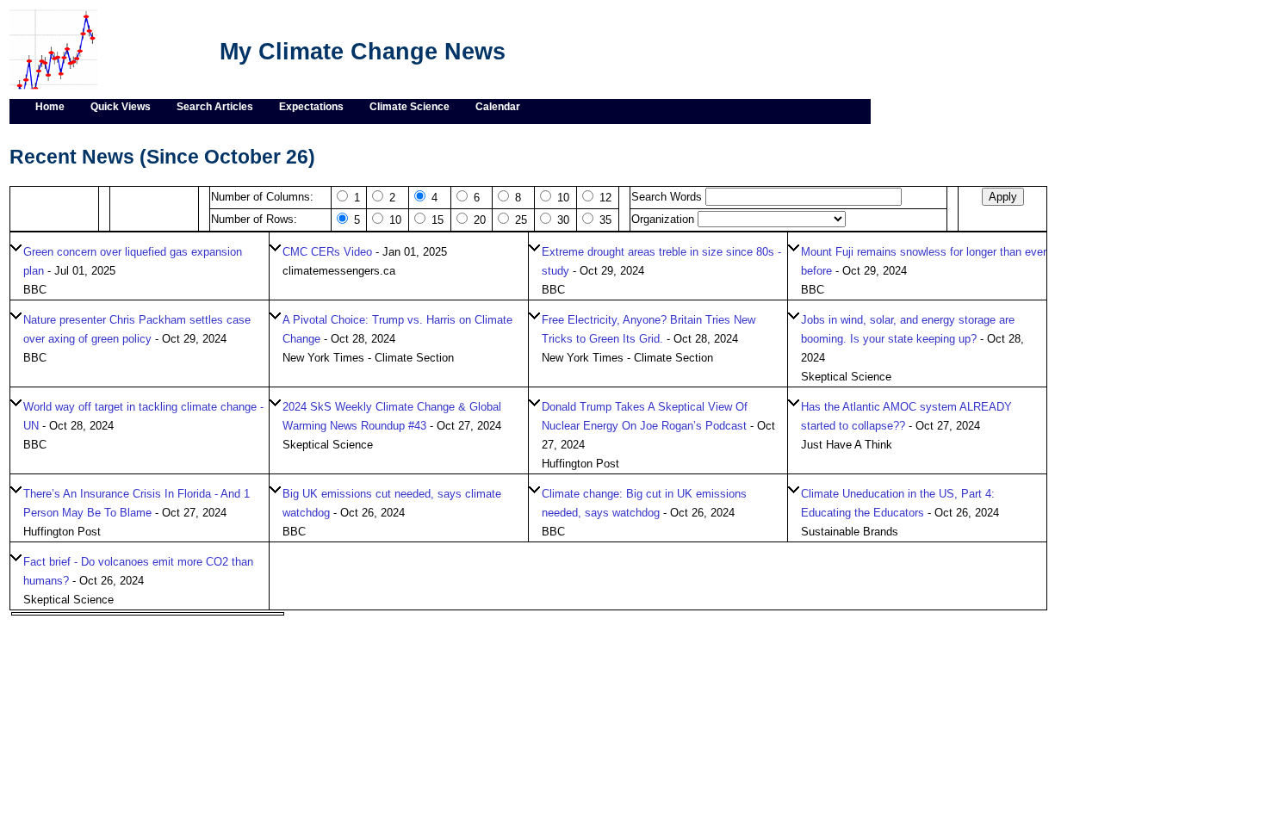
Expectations (311, 107)
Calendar (497, 107)
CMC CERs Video (327, 251)
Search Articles (215, 107)
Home (50, 107)
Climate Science (409, 107)
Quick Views (120, 107)
